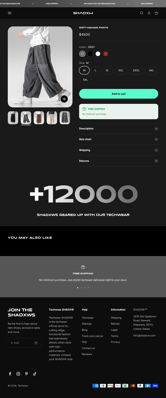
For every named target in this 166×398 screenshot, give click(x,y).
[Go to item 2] (26, 118)
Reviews (87, 354)
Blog (84, 329)
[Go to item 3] (39, 118)
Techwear (88, 317)
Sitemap (87, 323)
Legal (114, 329)
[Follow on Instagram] (18, 374)
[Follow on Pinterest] (26, 374)
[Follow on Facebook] (10, 374)
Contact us (88, 348)
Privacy (115, 342)
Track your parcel (92, 336)
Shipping (116, 317)
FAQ (84, 342)
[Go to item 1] (13, 118)
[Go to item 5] (65, 118)
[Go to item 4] (52, 118)
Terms (114, 336)
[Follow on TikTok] (35, 374)
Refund (115, 323)
